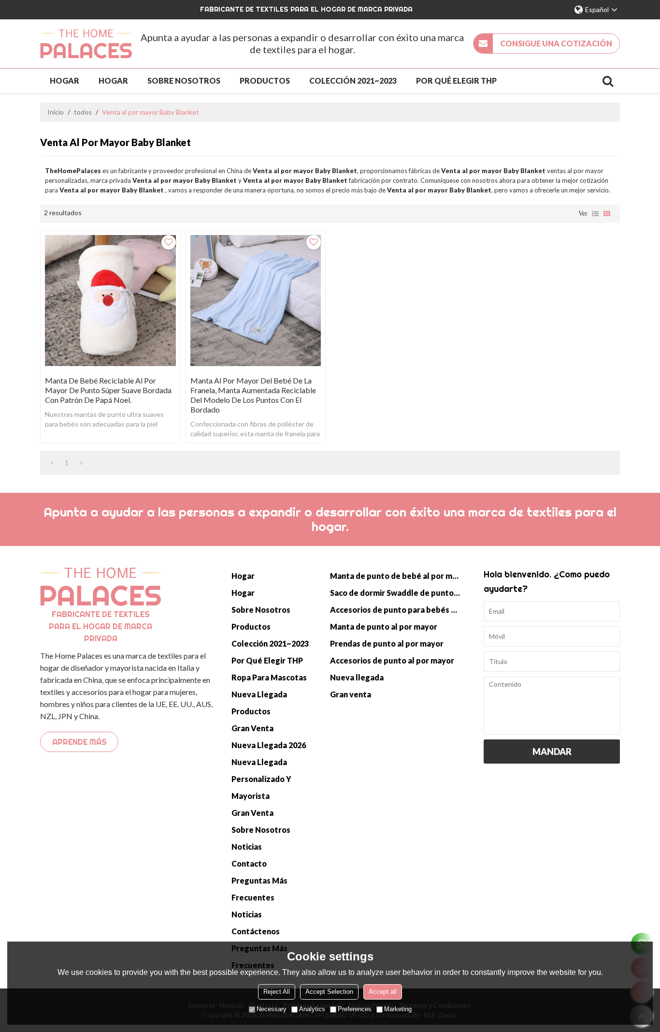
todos (83, 112)
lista (595, 214)
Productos (265, 80)
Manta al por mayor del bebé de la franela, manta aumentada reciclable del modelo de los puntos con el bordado (253, 395)
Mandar (552, 751)
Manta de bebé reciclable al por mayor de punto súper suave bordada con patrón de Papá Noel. (108, 390)
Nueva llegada (259, 694)
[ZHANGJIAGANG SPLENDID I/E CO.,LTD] (86, 44)
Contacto (249, 863)
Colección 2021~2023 (353, 80)
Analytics (312, 1009)
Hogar (64, 80)
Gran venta (252, 728)
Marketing (398, 1009)
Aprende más (79, 742)
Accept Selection (329, 991)
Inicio (55, 112)
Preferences (355, 1009)
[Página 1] (52, 463)
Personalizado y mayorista (261, 787)
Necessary (272, 1009)
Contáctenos (255, 931)
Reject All (276, 991)
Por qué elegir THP (456, 80)
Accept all (383, 991)
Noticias (246, 846)
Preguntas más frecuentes (259, 889)
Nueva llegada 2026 (268, 745)
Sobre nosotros (183, 80)
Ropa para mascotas (269, 677)
